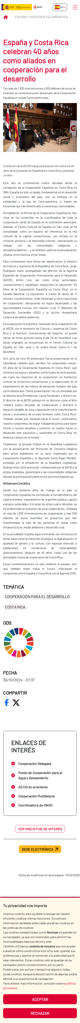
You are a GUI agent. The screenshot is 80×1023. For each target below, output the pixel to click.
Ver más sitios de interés (40, 829)
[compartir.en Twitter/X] (16, 702)
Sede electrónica (37, 849)
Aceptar (40, 999)
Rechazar (40, 1013)
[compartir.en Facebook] (6, 702)
